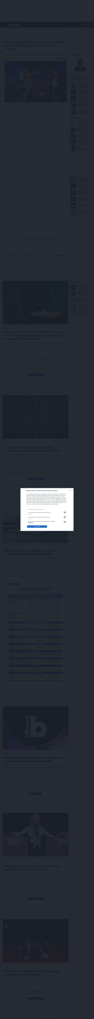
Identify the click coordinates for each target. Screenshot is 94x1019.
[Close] (71, 491)
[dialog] (47, 509)
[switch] (64, 512)
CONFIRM (37, 526)
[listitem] (47, 509)
